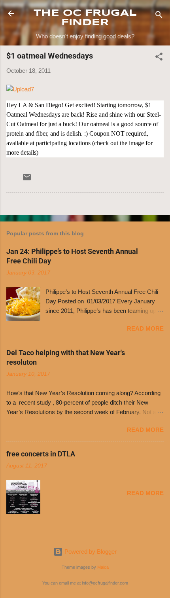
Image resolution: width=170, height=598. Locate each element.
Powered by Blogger (90, 551)
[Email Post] (27, 179)
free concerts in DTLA (40, 454)
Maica (103, 567)
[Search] (159, 16)
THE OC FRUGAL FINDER (85, 18)
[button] (159, 58)
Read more (145, 328)
